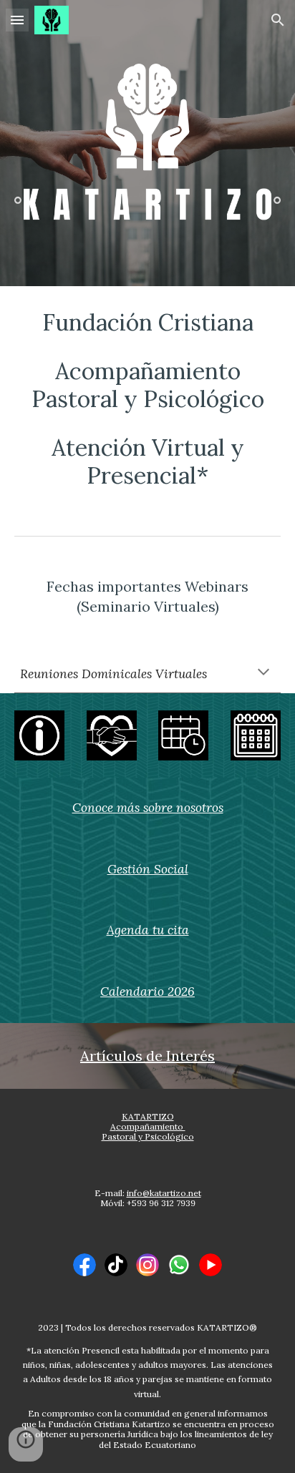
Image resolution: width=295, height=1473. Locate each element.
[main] (147, 399)
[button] (17, 19)
